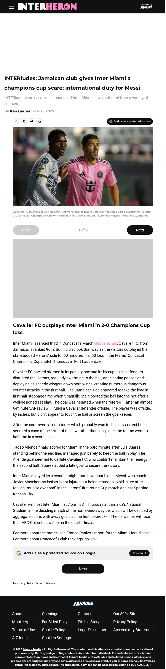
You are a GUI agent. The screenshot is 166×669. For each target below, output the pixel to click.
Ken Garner (20, 111)
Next (140, 230)
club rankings (105, 343)
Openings (50, 613)
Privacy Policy (125, 621)
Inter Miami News (41, 583)
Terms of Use (23, 629)
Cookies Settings (56, 637)
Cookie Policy (53, 629)
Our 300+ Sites (125, 613)
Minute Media (32, 649)
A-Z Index (20, 637)
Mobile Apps (23, 621)
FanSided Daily (54, 621)
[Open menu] (11, 6)
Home (17, 583)
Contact (84, 613)
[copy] (39, 121)
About (17, 613)
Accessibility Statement (133, 629)
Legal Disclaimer (92, 629)
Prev (26, 230)
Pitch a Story (88, 621)
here (145, 533)
